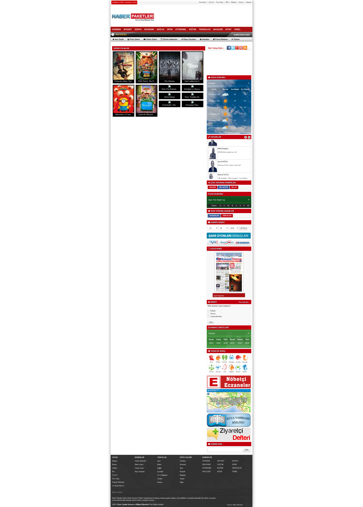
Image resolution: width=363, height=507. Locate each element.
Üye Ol (211, 2)
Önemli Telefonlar (118, 482)
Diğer (182, 482)
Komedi (182, 472)
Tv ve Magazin (162, 475)
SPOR (234, 464)
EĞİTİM (220, 468)
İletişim (114, 461)
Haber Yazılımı (117, 492)
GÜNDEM (206, 461)
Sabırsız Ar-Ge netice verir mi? (229, 159)
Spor (159, 461)
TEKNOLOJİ (236, 468)
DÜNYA (235, 461)
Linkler (114, 468)
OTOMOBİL (206, 468)
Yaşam (182, 479)
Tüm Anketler (244, 302)
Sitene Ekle (118, 486)
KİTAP (219, 472)
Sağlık (159, 468)
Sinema (159, 482)
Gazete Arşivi (139, 468)
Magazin (183, 475)
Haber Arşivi (139, 464)
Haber (159, 464)
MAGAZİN (206, 472)
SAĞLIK (220, 464)
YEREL (235, 472)
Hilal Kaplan (223, 142)
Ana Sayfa (202, 2)
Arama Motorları (216, 316)
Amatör (159, 479)
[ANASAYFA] (142, 15)
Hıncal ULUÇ (223, 168)
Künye (241, 2)
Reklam (233, 2)
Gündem (183, 461)
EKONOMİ (206, 464)
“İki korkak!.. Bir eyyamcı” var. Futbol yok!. (232, 173)
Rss (113, 472)
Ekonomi (183, 464)
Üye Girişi (219, 2)
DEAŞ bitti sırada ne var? (227, 146)
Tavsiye (213, 314)
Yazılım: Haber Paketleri (235, 505)
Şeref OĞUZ (223, 155)
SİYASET (220, 461)
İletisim (248, 2)
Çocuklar (160, 472)
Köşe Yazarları (140, 472)
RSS (227, 2)
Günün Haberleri (140, 461)
